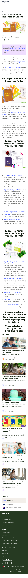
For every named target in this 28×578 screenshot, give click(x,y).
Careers (4, 525)
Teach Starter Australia (8, 538)
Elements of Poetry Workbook (13, 278)
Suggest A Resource (7, 556)
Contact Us (5, 553)
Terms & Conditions (19, 566)
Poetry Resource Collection (12, 67)
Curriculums (5, 535)
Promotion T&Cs (7, 569)
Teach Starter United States (9, 540)
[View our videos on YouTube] (9, 563)
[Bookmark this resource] (4, 39)
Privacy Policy (16, 569)
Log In (23, 569)
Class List (7, 215)
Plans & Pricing (6, 532)
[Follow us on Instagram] (5, 563)
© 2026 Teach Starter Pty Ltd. (15, 571)
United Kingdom (8, 566)
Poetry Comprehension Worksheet (14, 212)
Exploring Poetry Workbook (12, 190)
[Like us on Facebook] (7, 563)
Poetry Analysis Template (12, 292)
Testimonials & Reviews (8, 522)
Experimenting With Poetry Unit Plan (15, 262)
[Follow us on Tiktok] (3, 563)
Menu (24, 2)
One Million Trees (6, 519)
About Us (4, 517)
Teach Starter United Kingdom (10, 543)
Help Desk (4, 550)
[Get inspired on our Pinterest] (11, 563)
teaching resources (20, 62)
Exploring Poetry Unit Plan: (14, 175)
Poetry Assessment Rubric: (12, 219)
